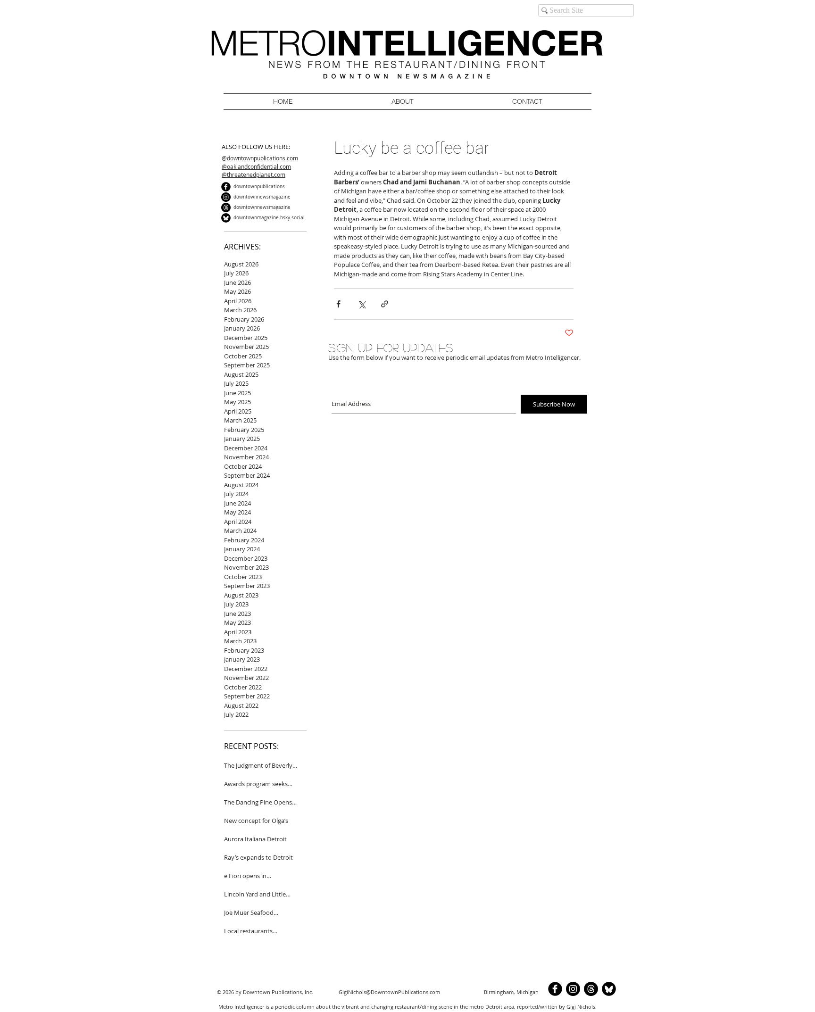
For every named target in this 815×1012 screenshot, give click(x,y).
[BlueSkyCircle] (226, 218)
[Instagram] (226, 197)
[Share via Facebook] (338, 303)
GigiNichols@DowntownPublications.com (389, 991)
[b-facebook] (226, 186)
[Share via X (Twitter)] (361, 303)
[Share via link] (384, 303)
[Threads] (226, 207)
